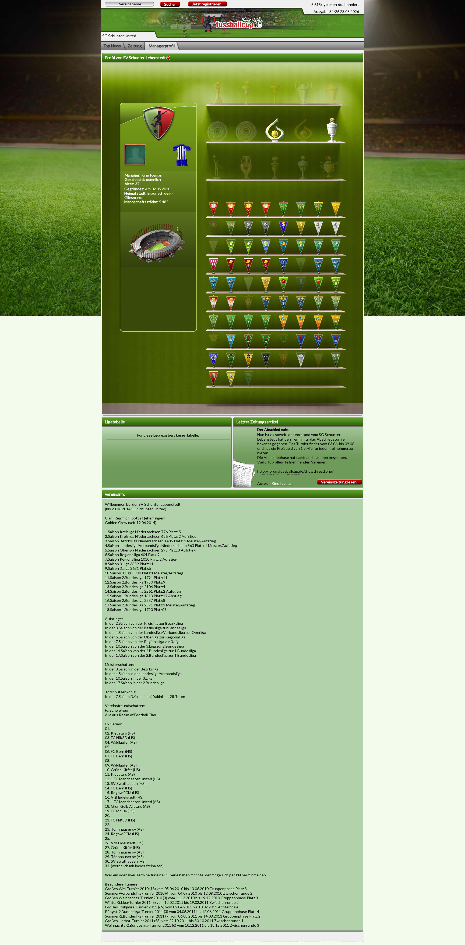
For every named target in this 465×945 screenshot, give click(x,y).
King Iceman (282, 483)
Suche (169, 4)
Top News (112, 45)
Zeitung (135, 45)
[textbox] (129, 4)
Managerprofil (162, 45)
